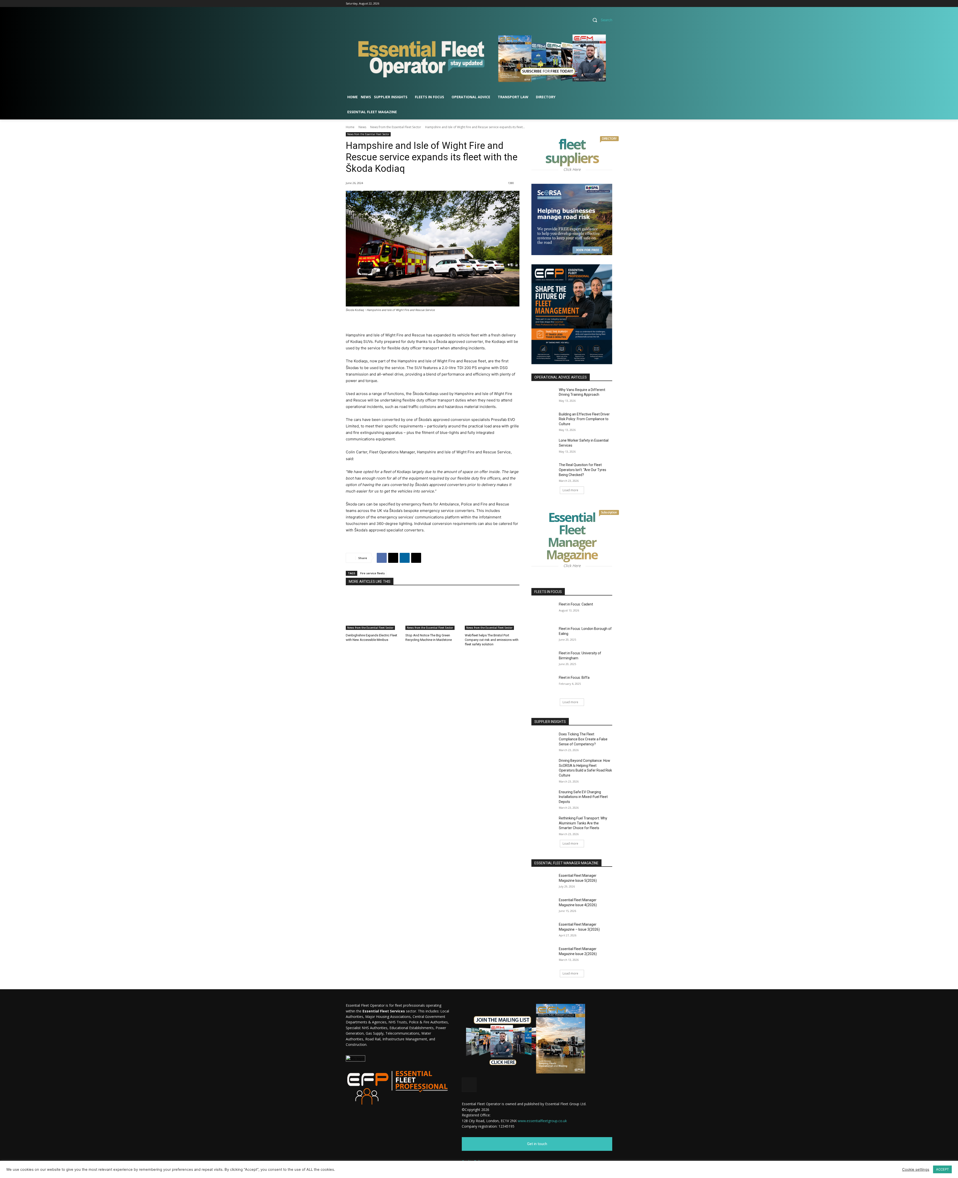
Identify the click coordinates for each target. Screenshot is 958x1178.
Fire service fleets (372, 573)
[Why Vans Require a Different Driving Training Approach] (543, 396)
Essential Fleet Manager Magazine (579, 537)
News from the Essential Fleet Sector (395, 127)
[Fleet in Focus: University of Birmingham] (543, 659)
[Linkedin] (602, 3)
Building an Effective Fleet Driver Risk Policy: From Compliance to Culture (584, 419)
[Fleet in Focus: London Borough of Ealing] (543, 634)
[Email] (416, 558)
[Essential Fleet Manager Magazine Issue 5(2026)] (543, 881)
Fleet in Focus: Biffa (574, 678)
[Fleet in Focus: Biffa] (543, 683)
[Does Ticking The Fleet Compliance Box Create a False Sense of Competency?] (543, 740)
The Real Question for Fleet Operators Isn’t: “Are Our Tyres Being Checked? (582, 470)
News (362, 127)
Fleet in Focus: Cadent (576, 604)
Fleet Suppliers (578, 152)
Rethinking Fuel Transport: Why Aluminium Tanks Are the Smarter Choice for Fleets (583, 823)
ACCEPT (942, 1169)
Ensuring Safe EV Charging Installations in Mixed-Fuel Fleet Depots (583, 797)
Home (350, 127)
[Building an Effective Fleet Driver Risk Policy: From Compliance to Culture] (543, 420)
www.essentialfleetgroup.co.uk (542, 1120)
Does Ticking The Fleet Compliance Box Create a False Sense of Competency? (583, 739)
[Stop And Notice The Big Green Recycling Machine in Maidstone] (432, 611)
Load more (570, 490)
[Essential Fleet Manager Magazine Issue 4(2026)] (543, 906)
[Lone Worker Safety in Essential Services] (543, 446)
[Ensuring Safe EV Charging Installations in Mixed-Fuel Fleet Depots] (543, 798)
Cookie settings (915, 1169)
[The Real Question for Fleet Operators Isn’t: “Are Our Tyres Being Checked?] (543, 471)
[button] (600, 20)
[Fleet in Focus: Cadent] (543, 610)
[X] (609, 3)
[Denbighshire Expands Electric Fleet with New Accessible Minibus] (373, 611)
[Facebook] (596, 3)
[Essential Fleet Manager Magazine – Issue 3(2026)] (543, 930)
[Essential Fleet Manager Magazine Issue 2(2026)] (543, 955)
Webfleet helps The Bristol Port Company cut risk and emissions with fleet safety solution (491, 639)
